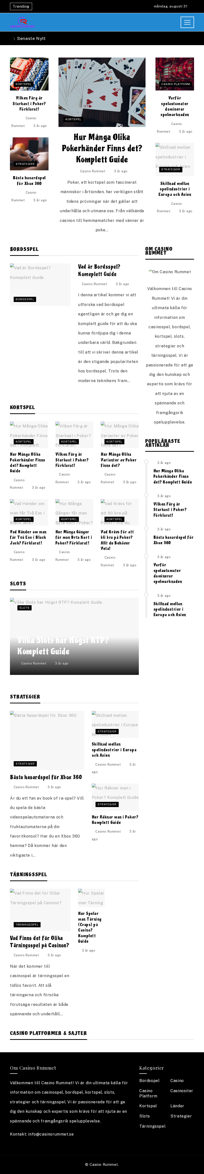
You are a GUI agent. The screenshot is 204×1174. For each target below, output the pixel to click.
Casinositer (181, 1090)
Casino (177, 1080)
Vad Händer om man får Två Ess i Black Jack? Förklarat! (28, 537)
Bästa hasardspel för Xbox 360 (29, 180)
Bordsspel (25, 299)
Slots (24, 607)
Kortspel (73, 119)
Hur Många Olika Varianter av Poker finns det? (119, 460)
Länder (177, 1106)
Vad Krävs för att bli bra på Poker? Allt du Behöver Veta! (117, 540)
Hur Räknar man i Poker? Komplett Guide (115, 819)
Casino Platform (175, 84)
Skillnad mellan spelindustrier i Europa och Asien (174, 189)
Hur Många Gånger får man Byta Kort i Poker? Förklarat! (73, 537)
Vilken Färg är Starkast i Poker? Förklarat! (29, 103)
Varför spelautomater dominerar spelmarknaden (174, 106)
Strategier (25, 164)
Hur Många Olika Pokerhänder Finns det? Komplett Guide (102, 148)
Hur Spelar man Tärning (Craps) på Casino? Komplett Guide (90, 927)
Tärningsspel (27, 924)
